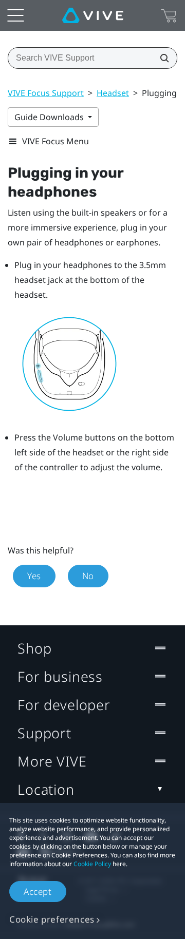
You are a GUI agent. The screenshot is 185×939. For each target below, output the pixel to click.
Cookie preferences (52, 919)
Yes (34, 576)
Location (46, 789)
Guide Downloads (50, 117)
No (88, 576)
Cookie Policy (92, 863)
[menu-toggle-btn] (15, 15)
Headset (113, 93)
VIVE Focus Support (46, 93)
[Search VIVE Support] (161, 58)
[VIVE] (92, 15)
